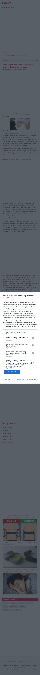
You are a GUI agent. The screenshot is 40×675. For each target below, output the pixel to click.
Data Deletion (8, 379)
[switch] (32, 338)
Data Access (20, 379)
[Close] (36, 296)
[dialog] (20, 337)
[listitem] (20, 333)
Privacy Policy (31, 379)
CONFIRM (12, 372)
